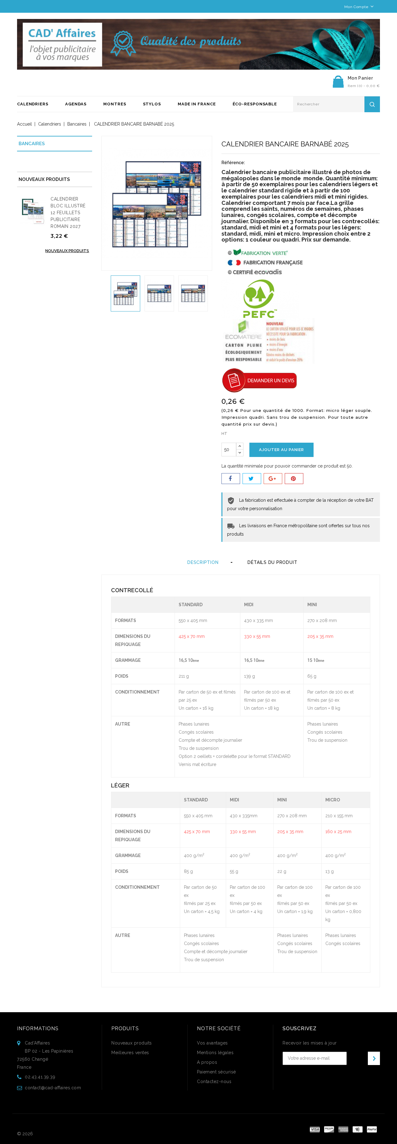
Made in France (197, 104)
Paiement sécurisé (216, 1071)
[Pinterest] (294, 478)
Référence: (233, 162)
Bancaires (32, 143)
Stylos (152, 104)
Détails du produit (272, 562)
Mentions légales (215, 1052)
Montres (114, 104)
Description (202, 562)
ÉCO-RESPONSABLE (255, 104)
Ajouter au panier (281, 449)
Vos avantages (212, 1042)
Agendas (76, 104)
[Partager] (231, 478)
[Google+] (273, 478)
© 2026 (25, 1133)
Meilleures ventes (130, 1052)
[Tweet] (252, 478)
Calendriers (32, 104)
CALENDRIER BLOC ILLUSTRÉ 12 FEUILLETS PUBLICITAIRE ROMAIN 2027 (68, 212)
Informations (38, 1028)
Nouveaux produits (67, 250)
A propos (207, 1062)
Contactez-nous (214, 1081)
